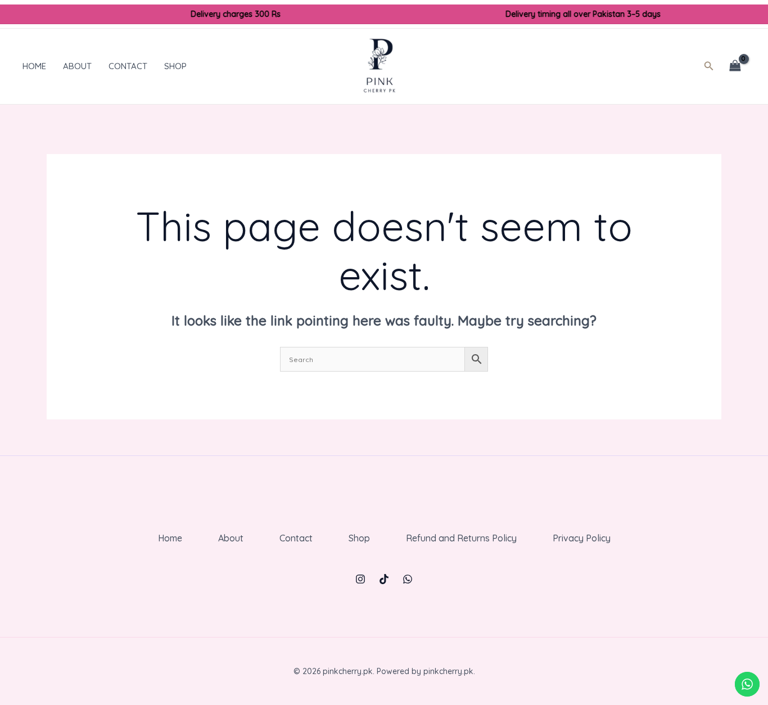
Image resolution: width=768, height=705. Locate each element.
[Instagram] (360, 579)
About (77, 66)
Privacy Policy (582, 538)
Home (34, 66)
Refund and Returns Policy (461, 538)
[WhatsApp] (408, 579)
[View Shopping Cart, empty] (735, 66)
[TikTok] (384, 579)
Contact (128, 66)
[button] (712, 66)
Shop (175, 66)
